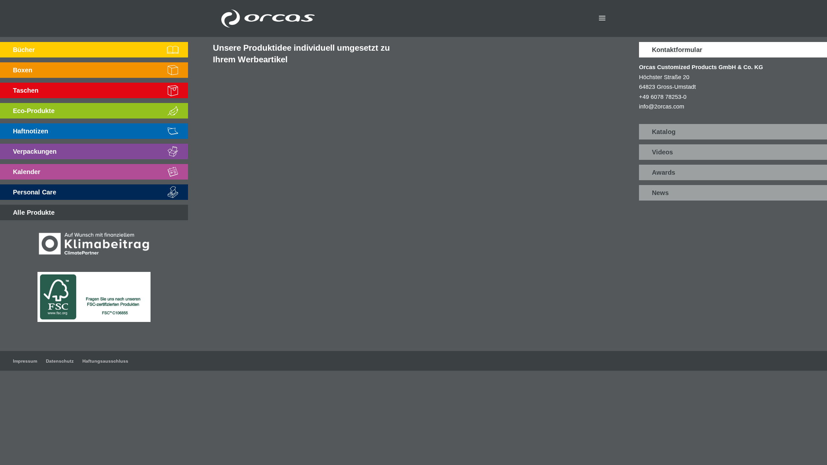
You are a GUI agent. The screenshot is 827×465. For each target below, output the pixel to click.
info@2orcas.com (661, 106)
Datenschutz (60, 361)
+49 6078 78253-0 (662, 97)
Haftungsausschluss (105, 361)
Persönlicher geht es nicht (480, 232)
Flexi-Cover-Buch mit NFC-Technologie (499, 127)
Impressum (25, 361)
